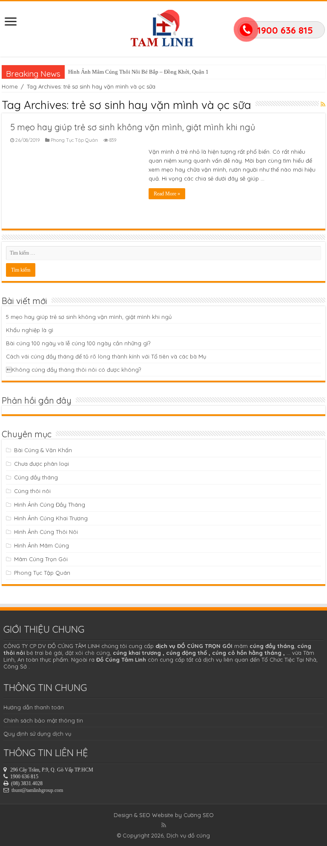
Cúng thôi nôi (32, 491)
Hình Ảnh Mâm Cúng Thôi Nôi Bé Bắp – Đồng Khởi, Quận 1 (138, 72)
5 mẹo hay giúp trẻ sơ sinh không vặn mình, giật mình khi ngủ (132, 127)
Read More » (167, 194)
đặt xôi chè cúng (87, 652)
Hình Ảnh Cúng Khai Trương (51, 518)
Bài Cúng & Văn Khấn (43, 450)
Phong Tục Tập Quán (74, 140)
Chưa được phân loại (41, 463)
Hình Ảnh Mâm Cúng (41, 545)
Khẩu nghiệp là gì (29, 330)
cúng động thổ (186, 652)
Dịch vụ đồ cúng (188, 835)
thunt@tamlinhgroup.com (37, 790)
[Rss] (164, 825)
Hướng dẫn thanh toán (33, 707)
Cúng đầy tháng (36, 477)
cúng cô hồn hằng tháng (246, 652)
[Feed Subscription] (323, 104)
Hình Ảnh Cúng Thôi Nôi (46, 531)
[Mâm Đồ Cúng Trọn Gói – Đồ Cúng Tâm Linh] (163, 26)
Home (10, 86)
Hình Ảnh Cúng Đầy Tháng (49, 504)
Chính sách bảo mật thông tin (43, 720)
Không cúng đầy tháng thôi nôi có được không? (73, 369)
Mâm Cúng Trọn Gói (41, 559)
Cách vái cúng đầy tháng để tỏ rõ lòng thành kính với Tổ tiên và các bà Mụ (106, 356)
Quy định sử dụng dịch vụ (37, 733)
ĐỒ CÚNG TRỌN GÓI (204, 645)
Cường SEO (199, 815)
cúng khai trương (137, 652)
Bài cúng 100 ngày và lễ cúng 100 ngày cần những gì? (78, 343)
